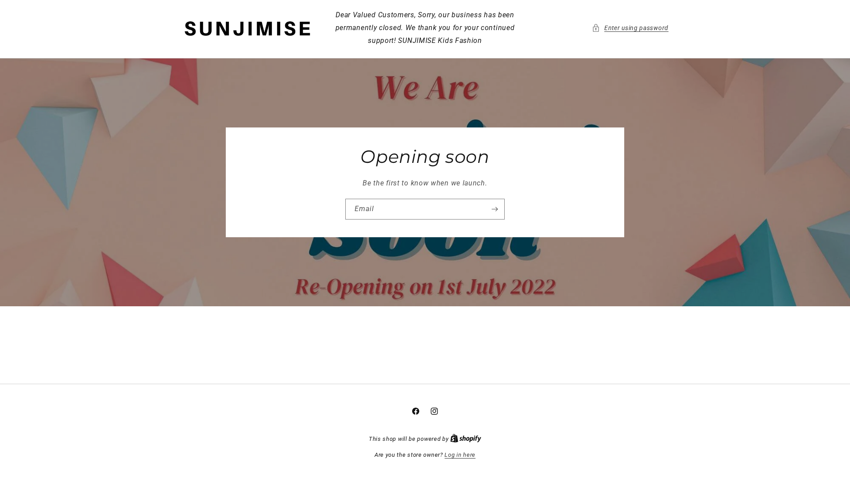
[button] (630, 28)
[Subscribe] (494, 209)
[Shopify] (465, 439)
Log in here (459, 454)
